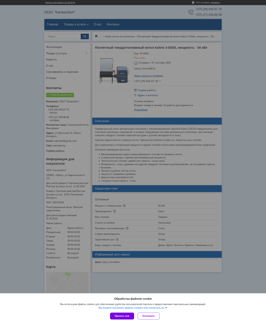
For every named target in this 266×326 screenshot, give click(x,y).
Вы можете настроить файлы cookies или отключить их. (132, 307)
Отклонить (148, 316)
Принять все (122, 316)
